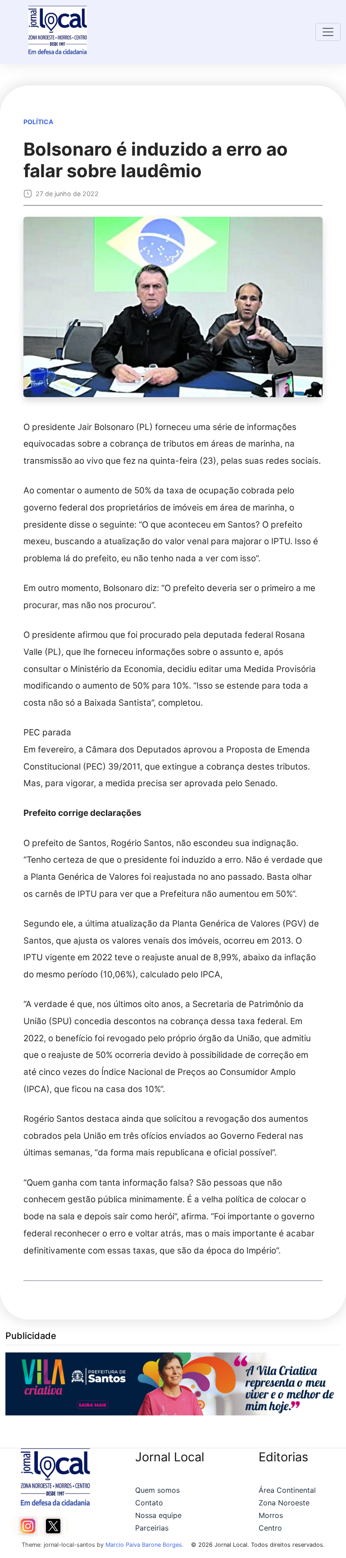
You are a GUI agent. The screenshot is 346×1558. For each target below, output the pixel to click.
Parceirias (151, 1527)
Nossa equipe (158, 1515)
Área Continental (287, 1490)
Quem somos (157, 1490)
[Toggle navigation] (328, 32)
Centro (270, 1527)
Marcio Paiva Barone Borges (143, 1544)
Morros (271, 1515)
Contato (149, 1502)
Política (38, 121)
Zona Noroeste (284, 1502)
